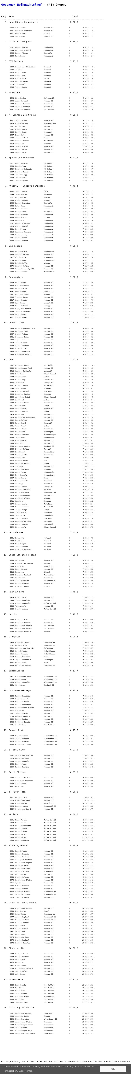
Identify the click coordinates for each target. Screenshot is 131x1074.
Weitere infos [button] (25, 1071)
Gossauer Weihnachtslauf (21, 5)
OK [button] (113, 1069)
